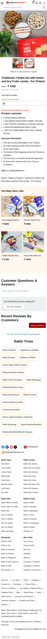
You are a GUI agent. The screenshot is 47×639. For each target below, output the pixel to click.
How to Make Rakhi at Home (15, 365)
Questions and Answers (24, 596)
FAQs (26, 580)
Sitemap (4, 605)
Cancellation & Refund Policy (31, 588)
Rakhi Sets (5, 511)
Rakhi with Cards (30, 480)
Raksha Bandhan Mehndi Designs (17, 432)
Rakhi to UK (5, 545)
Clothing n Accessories (32, 570)
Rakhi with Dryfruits (31, 472)
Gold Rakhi (5, 488)
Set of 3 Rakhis (7, 519)
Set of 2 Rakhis (7, 515)
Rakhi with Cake (30, 476)
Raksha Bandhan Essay (13, 387)
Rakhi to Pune (29, 515)
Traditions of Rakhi (28, 358)
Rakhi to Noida (29, 527)
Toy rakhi (4, 492)
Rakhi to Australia (7, 549)
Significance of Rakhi (29, 350)
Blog (18, 592)
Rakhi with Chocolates (32, 468)
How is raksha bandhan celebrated (17, 417)
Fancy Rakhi (6, 468)
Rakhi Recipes (9, 358)
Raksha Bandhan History (13, 372)
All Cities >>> (28, 531)
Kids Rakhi (5, 464)
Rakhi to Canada (7, 554)
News (39, 592)
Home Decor (28, 541)
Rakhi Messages (34, 380)
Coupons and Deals (26, 600)
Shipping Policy (7, 592)
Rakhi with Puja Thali (31, 484)
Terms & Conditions (8, 588)
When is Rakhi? (9, 350)
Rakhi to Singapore (8, 558)
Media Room (28, 592)
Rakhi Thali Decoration (12, 380)
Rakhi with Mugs (7, 531)
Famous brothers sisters (13, 402)
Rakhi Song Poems (11, 395)
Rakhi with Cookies (31, 492)
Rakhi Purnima (30, 395)
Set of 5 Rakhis (7, 527)
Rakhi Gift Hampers (31, 488)
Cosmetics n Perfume (32, 562)
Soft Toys (27, 549)
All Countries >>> (7, 570)
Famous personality (11, 410)
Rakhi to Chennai (30, 519)
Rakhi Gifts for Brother (9, 503)
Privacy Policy (30, 584)
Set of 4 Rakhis (7, 523)
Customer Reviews (8, 600)
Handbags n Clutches (32, 566)
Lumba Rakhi (6, 472)
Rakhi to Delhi (29, 503)
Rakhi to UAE (6, 566)
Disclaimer (17, 584)
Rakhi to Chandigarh (31, 523)
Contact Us (5, 584)
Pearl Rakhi (5, 480)
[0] (33, 4)
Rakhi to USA (6, 541)
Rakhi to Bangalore (31, 511)
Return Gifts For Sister (9, 507)
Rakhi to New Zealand (9, 562)
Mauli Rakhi (5, 476)
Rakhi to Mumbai (30, 507)
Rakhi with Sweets (30, 464)
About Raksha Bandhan (31, 424)
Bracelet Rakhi (6, 484)
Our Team (16, 580)
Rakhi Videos (6, 596)
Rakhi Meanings (10, 424)
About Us (5, 580)
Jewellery (27, 554)
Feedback (35, 580)
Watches (27, 558)
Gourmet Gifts (29, 545)
